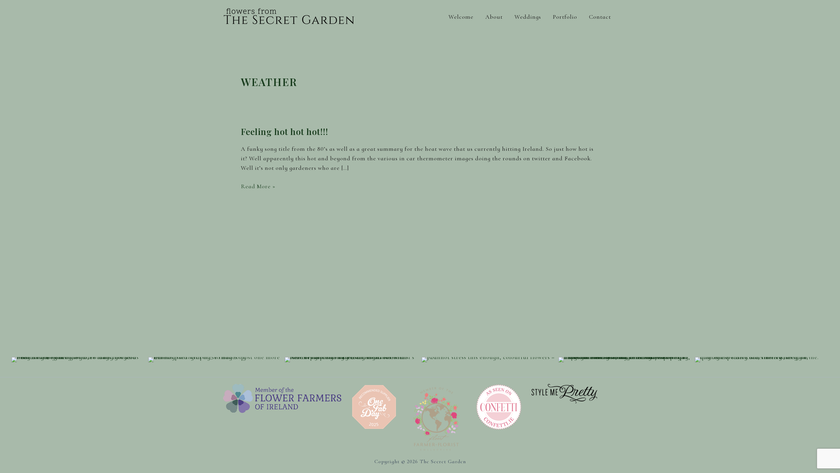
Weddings (527, 16)
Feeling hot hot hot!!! (284, 131)
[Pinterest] (611, 321)
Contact (600, 16)
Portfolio (565, 16)
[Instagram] (595, 321)
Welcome (461, 16)
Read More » (258, 186)
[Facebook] (580, 321)
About (494, 16)
